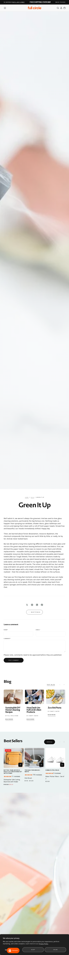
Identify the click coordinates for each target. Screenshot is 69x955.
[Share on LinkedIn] (36, 604)
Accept (33, 949)
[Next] (64, 742)
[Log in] (61, 8)
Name (6, 629)
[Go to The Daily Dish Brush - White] (34, 758)
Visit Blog (51, 684)
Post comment (14, 660)
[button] (5, 8)
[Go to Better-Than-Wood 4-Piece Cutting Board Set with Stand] (13, 758)
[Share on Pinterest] (32, 604)
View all (49, 742)
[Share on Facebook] (41, 604)
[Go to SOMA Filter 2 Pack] (55, 758)
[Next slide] (64, 684)
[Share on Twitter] (27, 604)
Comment (7, 638)
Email (38, 629)
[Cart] (64, 8)
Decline (55, 949)
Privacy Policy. (43, 944)
